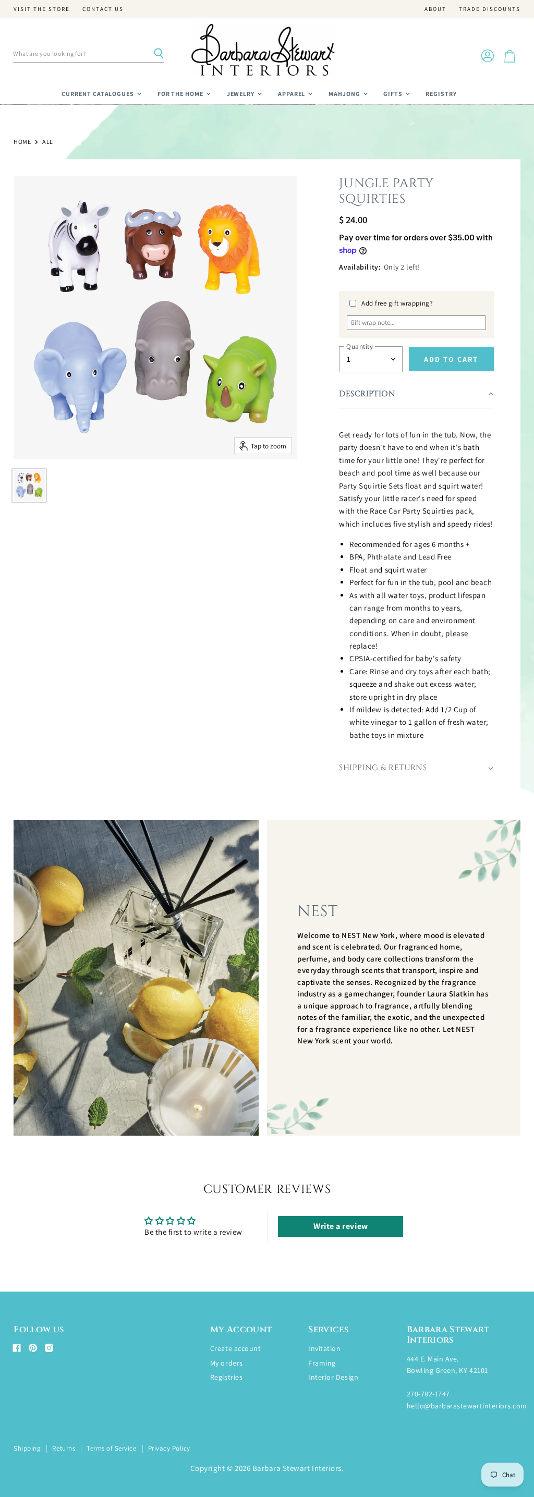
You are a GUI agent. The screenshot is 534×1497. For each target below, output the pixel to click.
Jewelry (242, 94)
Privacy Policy (169, 1448)
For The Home (181, 94)
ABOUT (435, 9)
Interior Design (333, 1377)
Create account (235, 1348)
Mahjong (345, 94)
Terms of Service (111, 1448)
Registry (441, 94)
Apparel (292, 94)
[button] (416, 394)
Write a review (340, 1226)
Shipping (27, 1448)
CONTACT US (103, 9)
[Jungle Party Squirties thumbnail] (29, 485)
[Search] (158, 53)
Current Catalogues (99, 94)
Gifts (393, 94)
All (47, 141)
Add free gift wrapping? (397, 303)
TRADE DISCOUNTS (489, 9)
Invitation (324, 1348)
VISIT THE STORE (42, 9)
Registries (226, 1377)
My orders (226, 1363)
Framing (322, 1363)
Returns (63, 1448)
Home (22, 141)
